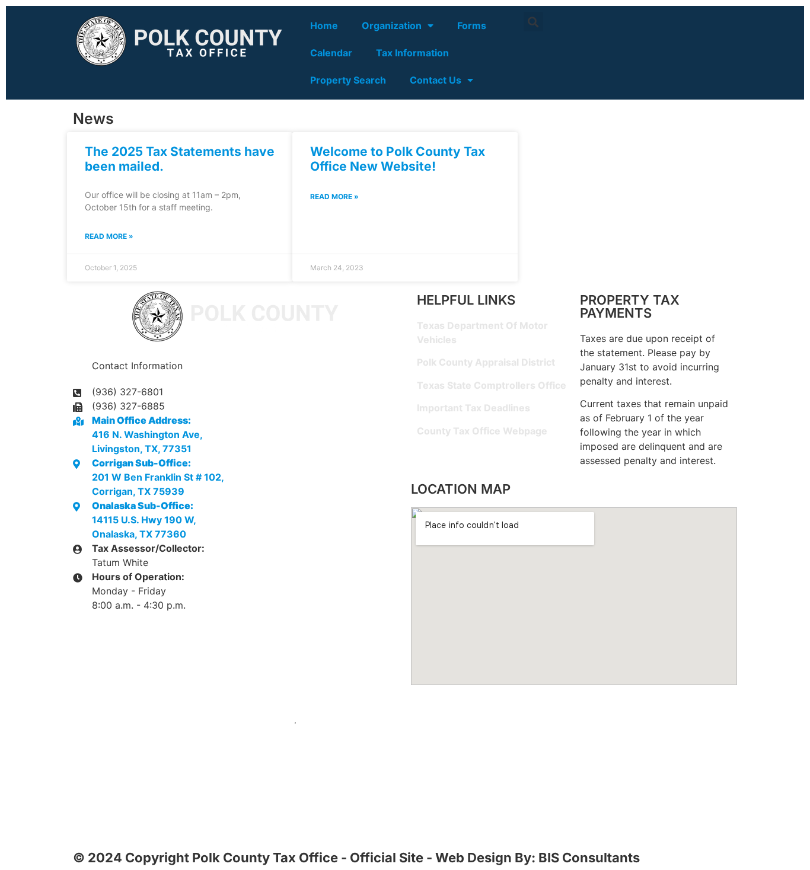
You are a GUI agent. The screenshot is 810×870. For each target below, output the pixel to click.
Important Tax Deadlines (473, 408)
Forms (471, 25)
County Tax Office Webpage (482, 431)
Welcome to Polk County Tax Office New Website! (397, 159)
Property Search (348, 80)
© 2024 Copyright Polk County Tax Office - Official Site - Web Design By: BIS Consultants (356, 857)
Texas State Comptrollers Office (491, 385)
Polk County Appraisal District (486, 362)
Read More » (109, 236)
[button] (533, 21)
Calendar (331, 53)
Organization (392, 25)
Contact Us (435, 80)
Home (324, 25)
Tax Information (412, 53)
